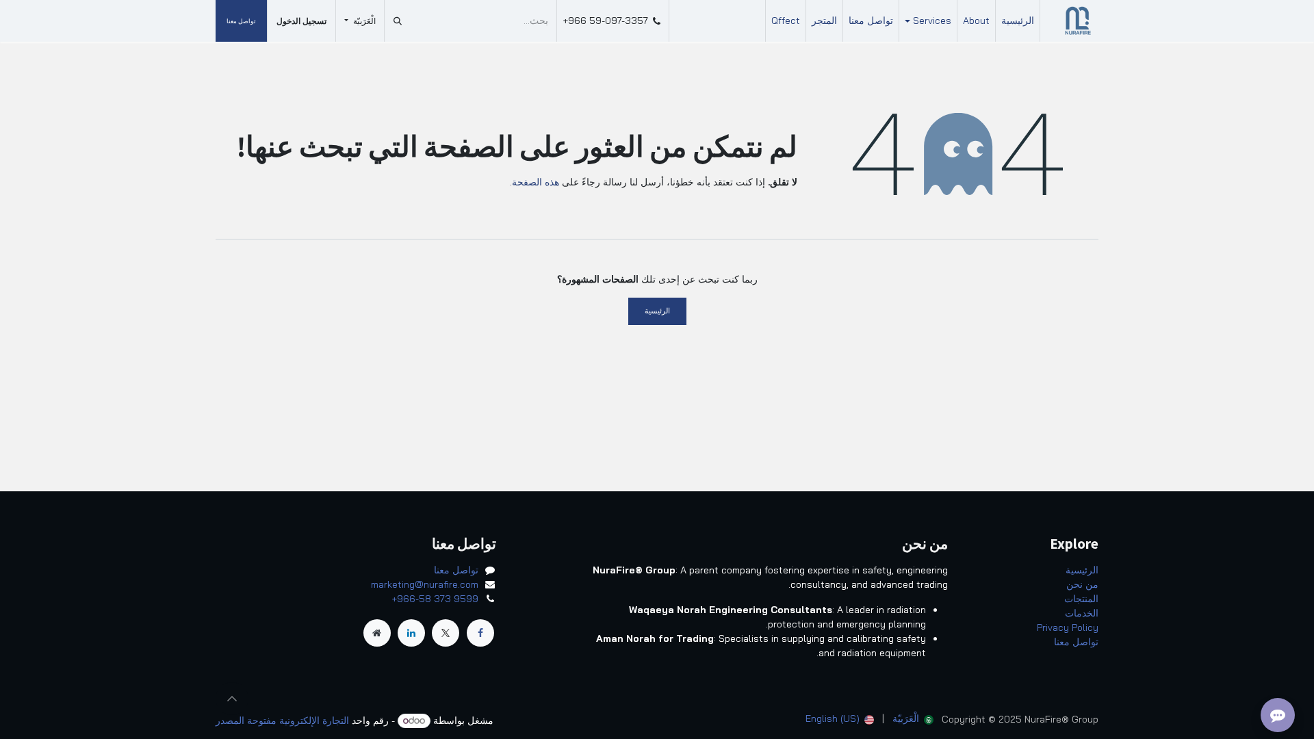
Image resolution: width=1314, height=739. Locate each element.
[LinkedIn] (411, 633)
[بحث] (398, 21)
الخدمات (1081, 613)
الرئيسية (657, 310)
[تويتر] (445, 633)
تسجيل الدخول (301, 21)
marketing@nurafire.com (424, 584)
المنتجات (1081, 599)
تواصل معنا (241, 21)
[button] (232, 698)
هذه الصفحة (535, 182)
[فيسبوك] (480, 633)
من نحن (1082, 584)
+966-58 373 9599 (434, 599)
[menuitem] (1018, 21)
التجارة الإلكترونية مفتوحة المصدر (282, 720)
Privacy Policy (1067, 627)
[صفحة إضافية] (377, 633)
